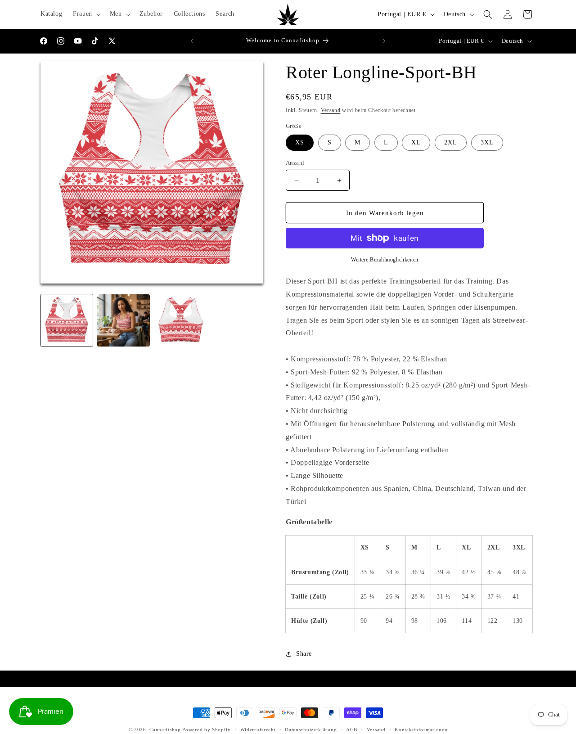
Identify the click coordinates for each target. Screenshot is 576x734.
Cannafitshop (164, 729)
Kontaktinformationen (421, 729)
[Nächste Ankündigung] (384, 41)
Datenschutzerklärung (311, 729)
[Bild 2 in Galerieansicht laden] (123, 320)
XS (299, 142)
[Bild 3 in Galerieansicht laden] (180, 320)
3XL (487, 142)
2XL (450, 142)
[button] (86, 14)
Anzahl (295, 162)
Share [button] (304, 653)
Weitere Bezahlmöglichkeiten (384, 260)
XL (416, 142)
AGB (351, 729)
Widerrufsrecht (258, 729)
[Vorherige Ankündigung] (192, 41)
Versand (331, 110)
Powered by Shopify (206, 729)
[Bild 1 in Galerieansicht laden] (66, 320)
